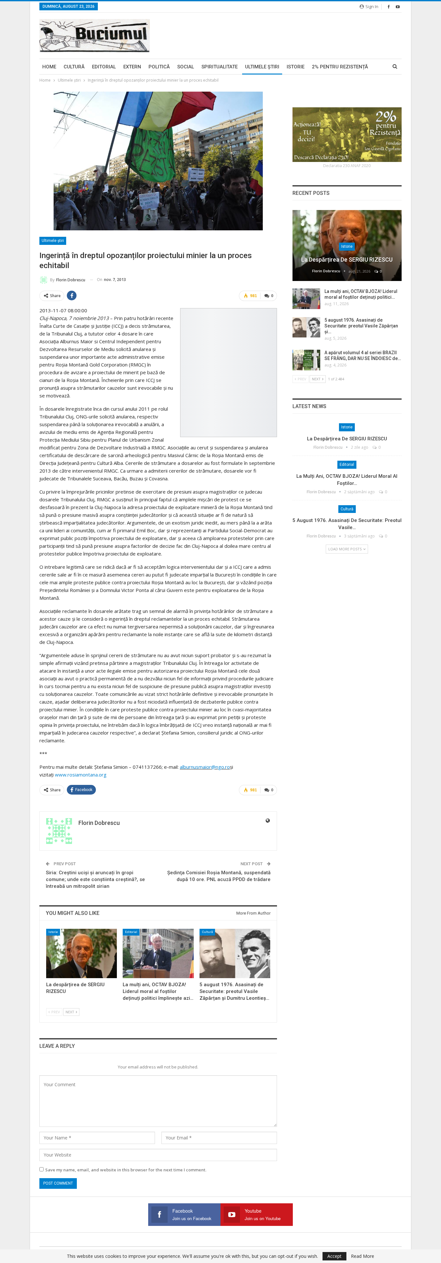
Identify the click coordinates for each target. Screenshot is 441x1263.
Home (49, 67)
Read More (362, 1256)
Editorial (104, 67)
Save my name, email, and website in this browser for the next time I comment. (125, 1170)
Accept (334, 1256)
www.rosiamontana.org (81, 774)
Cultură (74, 67)
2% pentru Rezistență (340, 67)
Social (185, 67)
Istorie (295, 67)
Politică (159, 67)
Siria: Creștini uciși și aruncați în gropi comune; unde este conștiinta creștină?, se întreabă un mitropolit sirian (95, 879)
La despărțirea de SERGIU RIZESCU (347, 259)
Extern (132, 67)
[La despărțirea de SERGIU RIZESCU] (81, 953)
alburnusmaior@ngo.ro (205, 767)
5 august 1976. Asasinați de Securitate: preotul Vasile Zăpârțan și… (361, 325)
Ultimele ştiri (262, 67)
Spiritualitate (219, 67)
